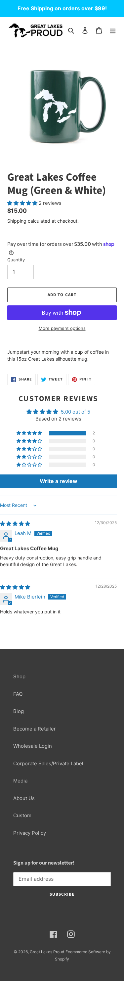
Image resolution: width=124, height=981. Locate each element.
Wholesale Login (32, 746)
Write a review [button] (58, 481)
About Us (24, 798)
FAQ (17, 694)
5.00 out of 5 (75, 412)
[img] (15, 523)
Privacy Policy (29, 833)
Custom (22, 815)
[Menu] (113, 30)
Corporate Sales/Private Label (48, 763)
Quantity (16, 259)
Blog (18, 711)
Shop (19, 676)
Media (20, 781)
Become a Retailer (34, 729)
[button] (23, 203)
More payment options (62, 328)
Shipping (16, 221)
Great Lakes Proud (47, 951)
